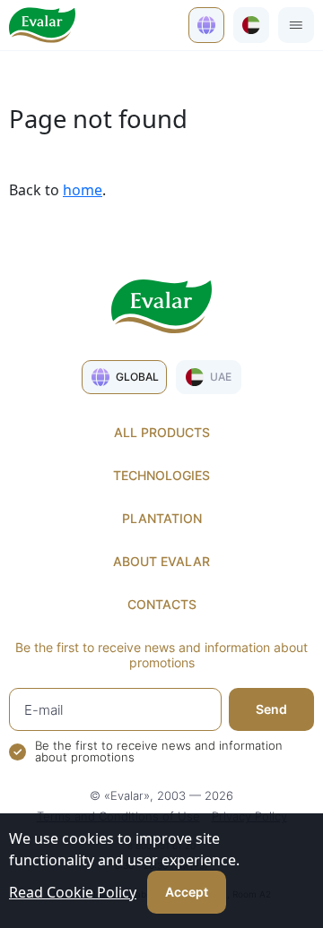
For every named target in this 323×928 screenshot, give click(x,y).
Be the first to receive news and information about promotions (159, 751)
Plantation (162, 518)
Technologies (161, 475)
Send (271, 709)
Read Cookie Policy (72, 892)
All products (162, 432)
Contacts (161, 604)
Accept (186, 891)
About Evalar (161, 561)
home (82, 190)
